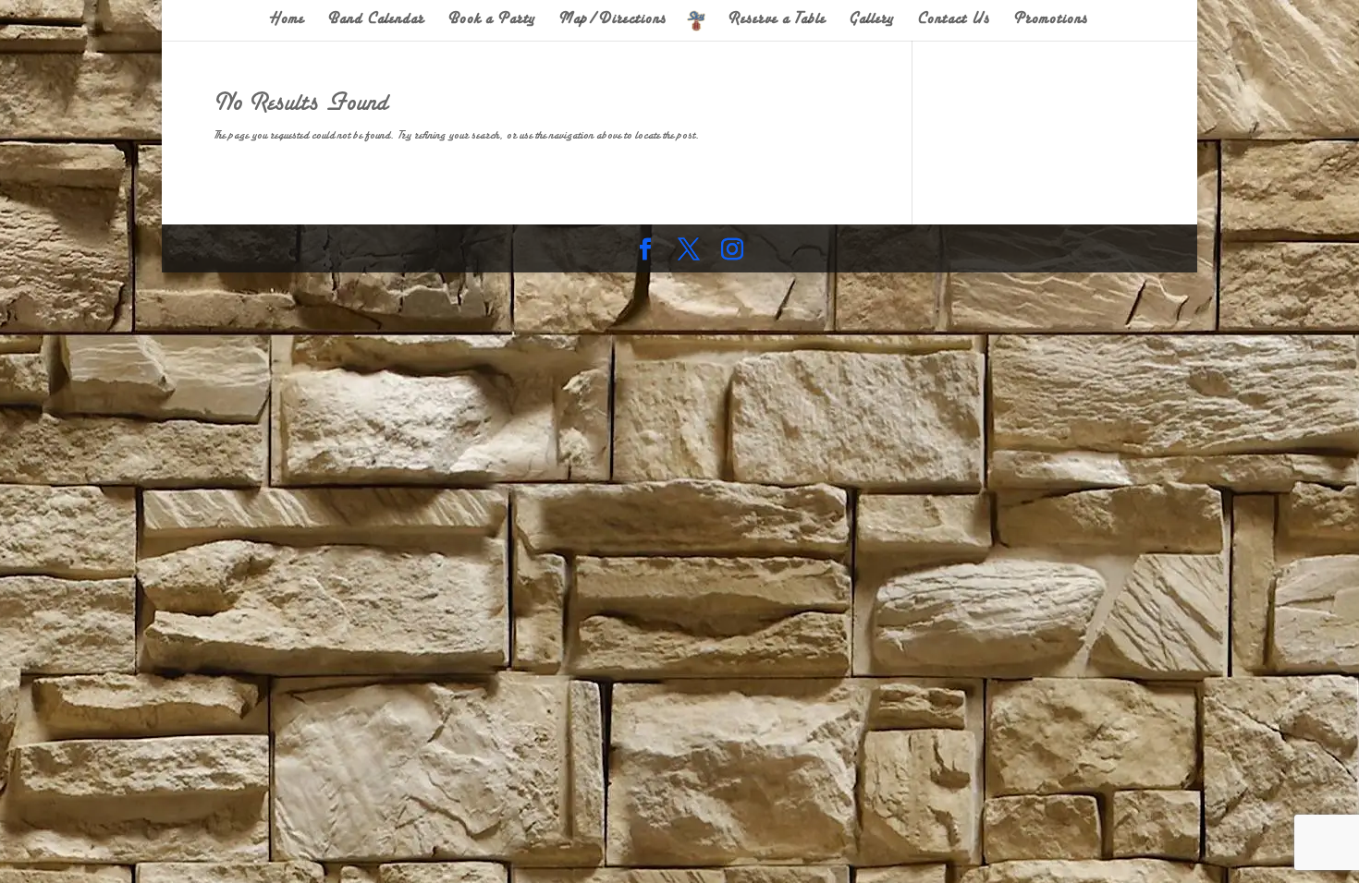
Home (286, 20)
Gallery (871, 20)
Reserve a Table (777, 20)
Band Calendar (375, 20)
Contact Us (953, 20)
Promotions (1050, 20)
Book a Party (491, 20)
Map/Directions (612, 20)
